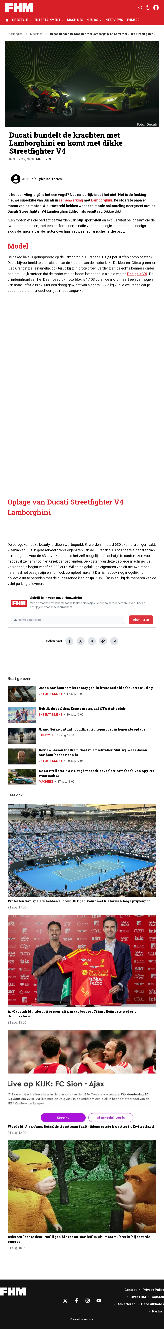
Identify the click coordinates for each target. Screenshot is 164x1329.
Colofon (158, 1297)
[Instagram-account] (87, 1300)
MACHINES (75, 20)
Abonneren (141, 620)
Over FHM (138, 1297)
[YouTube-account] (98, 1300)
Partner (158, 1311)
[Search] (140, 7)
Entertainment (50, 693)
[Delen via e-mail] (114, 641)
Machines (43, 159)
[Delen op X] (81, 641)
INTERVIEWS (114, 20)
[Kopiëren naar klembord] (103, 641)
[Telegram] (92, 641)
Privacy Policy (153, 1290)
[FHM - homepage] (19, 7)
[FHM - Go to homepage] (13, 1292)
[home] (7, 20)
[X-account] (65, 1300)
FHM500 (133, 20)
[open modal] (156, 7)
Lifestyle (46, 735)
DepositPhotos (152, 1304)
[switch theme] (148, 7)
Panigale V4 (137, 274)
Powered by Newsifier (82, 1319)
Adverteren (126, 1304)
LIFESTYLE (20, 20)
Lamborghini (101, 200)
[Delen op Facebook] (69, 641)
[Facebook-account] (76, 1300)
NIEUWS (92, 20)
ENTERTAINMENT (47, 20)
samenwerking (71, 200)
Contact (131, 1290)
